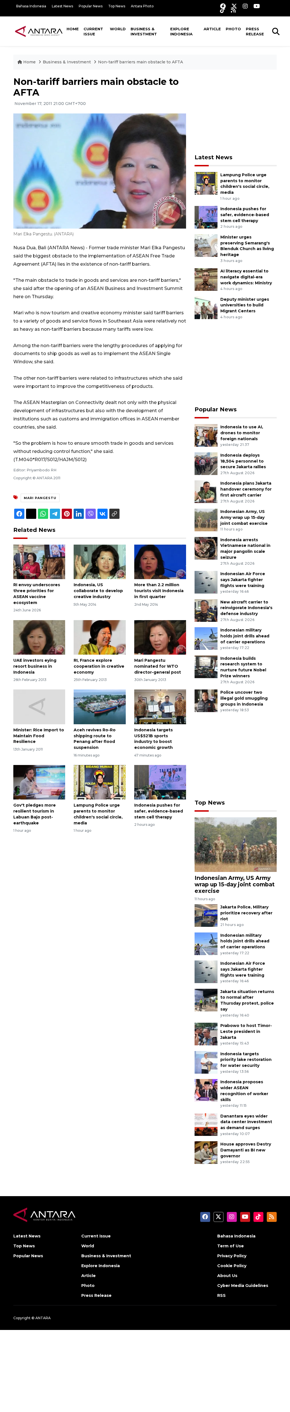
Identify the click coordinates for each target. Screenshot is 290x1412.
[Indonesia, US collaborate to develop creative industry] (99, 561)
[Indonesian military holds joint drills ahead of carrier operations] (206, 638)
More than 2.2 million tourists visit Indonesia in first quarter (159, 590)
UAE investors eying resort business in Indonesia (34, 666)
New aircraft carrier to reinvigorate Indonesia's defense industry (246, 607)
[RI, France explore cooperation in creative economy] (99, 637)
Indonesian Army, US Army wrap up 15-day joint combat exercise (244, 517)
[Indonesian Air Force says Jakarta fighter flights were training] (206, 581)
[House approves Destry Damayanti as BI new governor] (206, 1152)
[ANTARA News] (38, 31)
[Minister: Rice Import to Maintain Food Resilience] (39, 706)
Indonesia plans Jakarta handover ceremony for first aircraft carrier (246, 489)
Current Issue (93, 31)
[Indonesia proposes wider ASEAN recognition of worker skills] (206, 1090)
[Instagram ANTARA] (245, 6)
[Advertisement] (237, 111)
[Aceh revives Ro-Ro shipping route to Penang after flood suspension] (99, 706)
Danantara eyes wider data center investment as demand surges (246, 1122)
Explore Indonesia (181, 31)
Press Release (255, 31)
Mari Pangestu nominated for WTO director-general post (157, 666)
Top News (116, 6)
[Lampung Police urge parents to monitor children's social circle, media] (99, 782)
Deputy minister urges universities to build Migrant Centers (244, 305)
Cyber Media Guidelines (242, 1285)
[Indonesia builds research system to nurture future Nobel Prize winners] (206, 666)
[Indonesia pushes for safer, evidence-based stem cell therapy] (160, 782)
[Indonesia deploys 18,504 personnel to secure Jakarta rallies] (206, 463)
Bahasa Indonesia (31, 6)
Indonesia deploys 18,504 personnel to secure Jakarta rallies (243, 461)
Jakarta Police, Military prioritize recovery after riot (246, 912)
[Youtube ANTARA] (256, 6)
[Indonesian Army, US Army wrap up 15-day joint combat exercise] (206, 519)
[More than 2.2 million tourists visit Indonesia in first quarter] (160, 561)
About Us (227, 1275)
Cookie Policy (231, 1265)
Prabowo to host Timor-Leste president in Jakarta (246, 1031)
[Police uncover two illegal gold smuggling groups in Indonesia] (206, 700)
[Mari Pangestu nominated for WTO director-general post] (160, 637)
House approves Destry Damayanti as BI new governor (245, 1150)
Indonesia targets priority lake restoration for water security (246, 1059)
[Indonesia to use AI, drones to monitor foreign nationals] (206, 435)
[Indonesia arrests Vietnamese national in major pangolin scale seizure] (206, 548)
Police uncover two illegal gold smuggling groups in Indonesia (244, 698)
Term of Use (230, 1245)
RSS (221, 1295)
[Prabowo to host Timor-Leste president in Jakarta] (206, 1033)
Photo (233, 29)
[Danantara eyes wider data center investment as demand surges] (206, 1124)
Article (212, 29)
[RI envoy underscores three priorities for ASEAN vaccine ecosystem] (39, 561)
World (118, 29)
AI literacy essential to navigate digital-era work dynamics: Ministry (246, 276)
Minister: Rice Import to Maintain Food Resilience (38, 735)
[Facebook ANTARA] (223, 6)
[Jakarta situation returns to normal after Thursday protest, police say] (206, 999)
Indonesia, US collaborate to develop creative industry (98, 590)
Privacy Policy (231, 1255)
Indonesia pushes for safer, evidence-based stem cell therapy (158, 811)
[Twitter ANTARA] (234, 6)
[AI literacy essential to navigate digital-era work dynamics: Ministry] (206, 279)
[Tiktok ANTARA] (222, 10)
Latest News (62, 6)
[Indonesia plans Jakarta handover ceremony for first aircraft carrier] (206, 491)
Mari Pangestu (40, 498)
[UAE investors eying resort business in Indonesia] (39, 637)
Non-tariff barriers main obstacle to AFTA (140, 62)
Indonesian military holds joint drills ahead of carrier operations (244, 635)
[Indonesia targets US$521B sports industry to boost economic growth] (160, 706)
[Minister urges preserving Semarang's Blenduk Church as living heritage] (206, 245)
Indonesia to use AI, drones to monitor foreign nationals (241, 432)
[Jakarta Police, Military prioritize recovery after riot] (206, 915)
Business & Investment (144, 31)
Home (73, 29)
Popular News (91, 6)
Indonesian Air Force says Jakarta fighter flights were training (242, 579)
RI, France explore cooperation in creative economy (99, 666)
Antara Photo (142, 6)
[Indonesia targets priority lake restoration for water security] (206, 1062)
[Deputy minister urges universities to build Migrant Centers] (206, 307)
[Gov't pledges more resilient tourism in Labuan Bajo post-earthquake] (39, 782)
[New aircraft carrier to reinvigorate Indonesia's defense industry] (206, 610)
